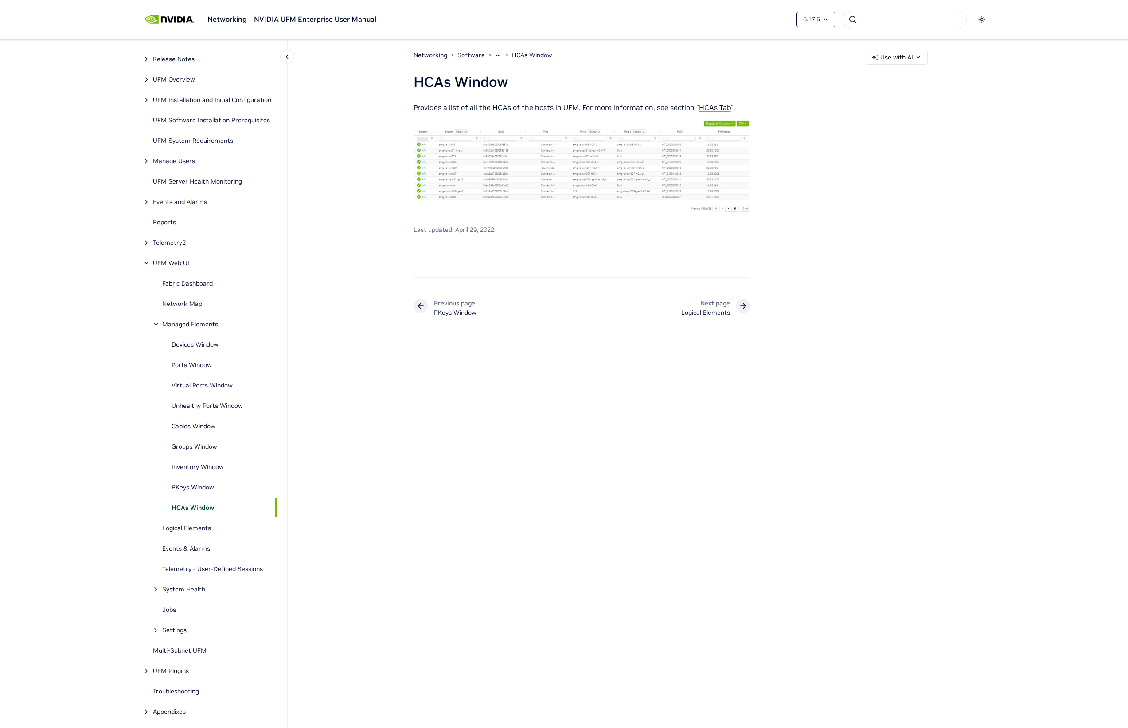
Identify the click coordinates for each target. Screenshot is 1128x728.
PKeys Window (193, 487)
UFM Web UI (171, 263)
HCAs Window (193, 508)
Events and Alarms (180, 202)
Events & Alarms (186, 548)
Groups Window (194, 446)
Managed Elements (190, 324)
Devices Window (195, 344)
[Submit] (853, 19)
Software (471, 55)
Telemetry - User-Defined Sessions (212, 569)
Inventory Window (198, 467)
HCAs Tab (715, 107)
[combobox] (904, 19)
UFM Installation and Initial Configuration (212, 100)
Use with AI (896, 57)
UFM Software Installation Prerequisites (211, 120)
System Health (183, 589)
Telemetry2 (169, 243)
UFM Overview (174, 79)
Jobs (169, 610)
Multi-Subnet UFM (180, 650)
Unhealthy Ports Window (207, 406)
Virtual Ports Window (202, 385)
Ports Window (192, 365)
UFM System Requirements (193, 141)
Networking (227, 19)
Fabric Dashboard (187, 283)
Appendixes (169, 712)
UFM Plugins (171, 671)
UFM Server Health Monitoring (197, 181)
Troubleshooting (176, 691)
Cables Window (193, 426)
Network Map (182, 304)
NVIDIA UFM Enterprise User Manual (315, 19)
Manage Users (174, 161)
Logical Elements (186, 528)
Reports (164, 222)
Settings (174, 630)
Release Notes (174, 59)
